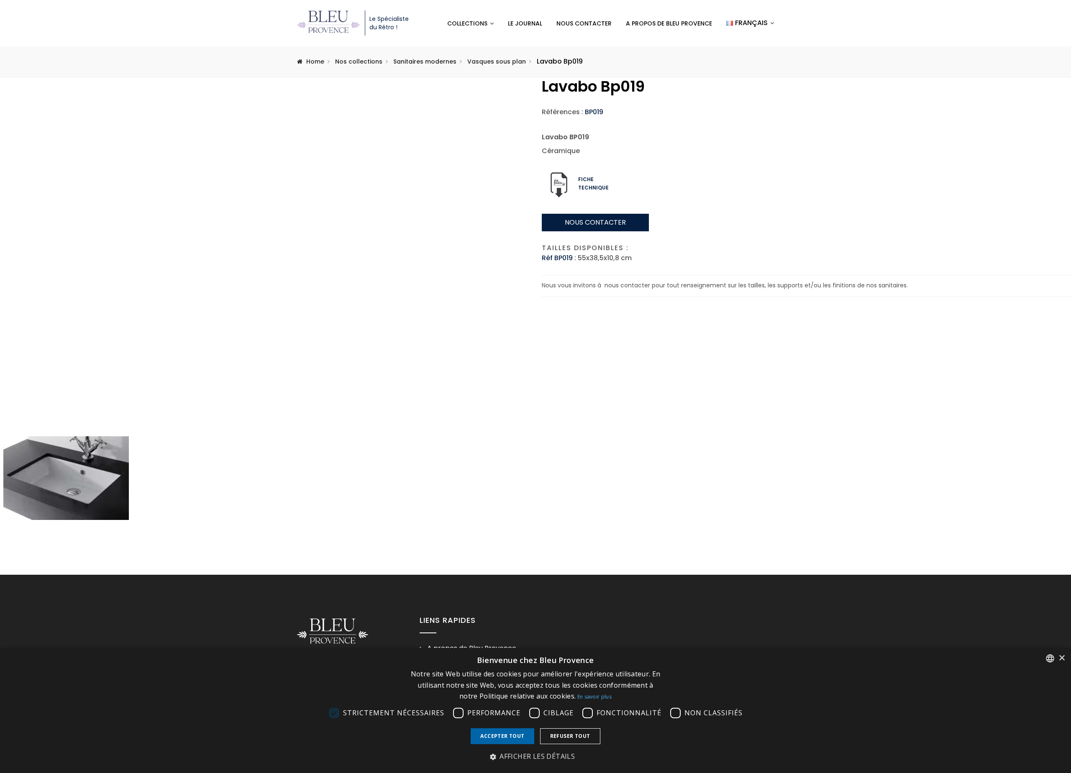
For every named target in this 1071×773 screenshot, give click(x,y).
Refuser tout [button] (570, 736)
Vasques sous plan (496, 61)
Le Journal (525, 23)
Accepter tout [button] (502, 736)
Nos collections (358, 61)
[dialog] (535, 710)
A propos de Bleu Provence (669, 23)
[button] (535, 756)
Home (315, 61)
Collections (467, 23)
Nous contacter (584, 23)
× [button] (1061, 658)
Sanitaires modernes (424, 61)
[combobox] (1050, 658)
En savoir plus (594, 696)
